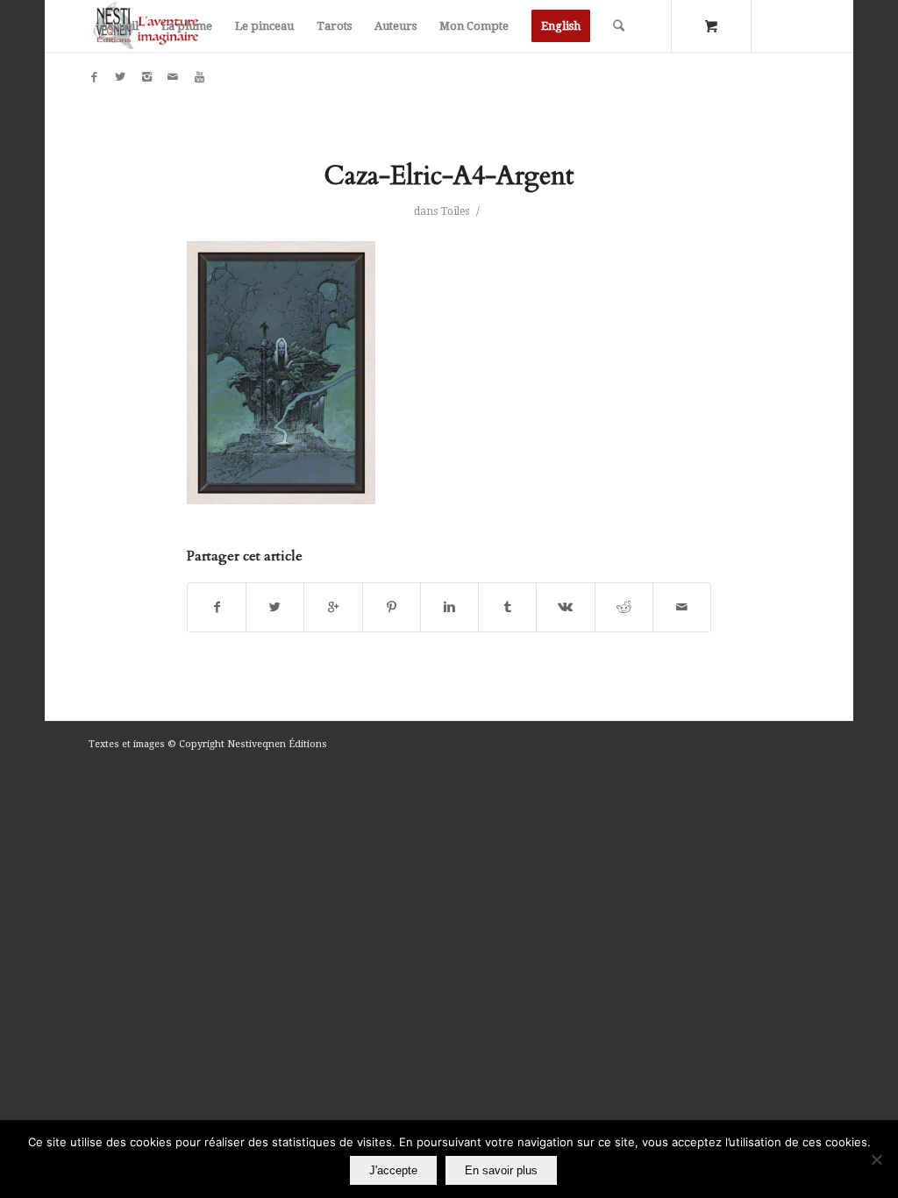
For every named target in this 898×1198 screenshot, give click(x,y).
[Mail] (173, 77)
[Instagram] (146, 77)
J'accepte (393, 1170)
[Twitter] (120, 77)
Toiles (454, 211)
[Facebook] (94, 77)
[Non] (876, 1159)
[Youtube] (199, 77)
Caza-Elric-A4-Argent (449, 176)
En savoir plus (501, 1170)
